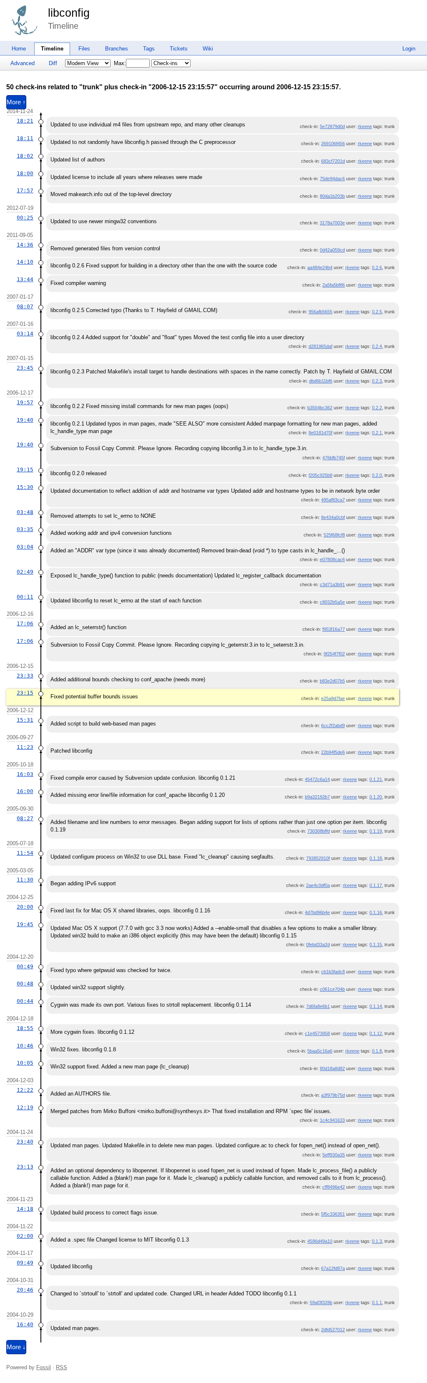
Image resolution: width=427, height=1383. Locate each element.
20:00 (25, 907)
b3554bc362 (319, 407)
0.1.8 (377, 1050)
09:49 (25, 1263)
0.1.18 (375, 858)
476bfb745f (333, 457)
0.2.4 (377, 346)
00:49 (25, 966)
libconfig (69, 13)
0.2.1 (377, 432)
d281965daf (320, 346)
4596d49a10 (319, 1241)
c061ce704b (332, 989)
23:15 (25, 693)
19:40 (25, 420)
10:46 (25, 1046)
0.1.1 (377, 1302)
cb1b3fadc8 (333, 971)
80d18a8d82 (332, 1068)
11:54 (25, 853)
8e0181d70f (320, 432)
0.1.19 (375, 831)
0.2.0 (377, 475)
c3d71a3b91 (332, 584)
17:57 (25, 190)
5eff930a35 (333, 1154)
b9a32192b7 (317, 796)
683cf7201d (333, 161)
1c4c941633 (332, 1120)
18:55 (25, 1028)
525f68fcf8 (334, 534)
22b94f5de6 (333, 752)
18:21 (25, 121)
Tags (149, 48)
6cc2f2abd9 (333, 725)
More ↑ (16, 102)
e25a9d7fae (333, 698)
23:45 (25, 368)
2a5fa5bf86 (333, 284)
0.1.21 (375, 779)
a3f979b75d (333, 1095)
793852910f (318, 858)
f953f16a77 (333, 629)
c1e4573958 (317, 1033)
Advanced (22, 63)
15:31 (25, 720)
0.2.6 (377, 267)
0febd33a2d (318, 944)
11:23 (25, 747)
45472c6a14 (317, 779)
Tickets (179, 48)
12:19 (25, 1107)
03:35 (25, 529)
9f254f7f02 (334, 653)
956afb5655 (320, 311)
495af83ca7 (333, 499)
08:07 (25, 306)
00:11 (25, 597)
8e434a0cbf (333, 517)
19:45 (25, 924)
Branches (116, 48)
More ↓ (16, 1347)
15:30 (25, 487)
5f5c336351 (333, 1214)
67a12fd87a (333, 1268)
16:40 (25, 1324)
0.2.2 (377, 407)
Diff (53, 63)
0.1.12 (375, 1033)
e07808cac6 (332, 559)
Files (84, 48)
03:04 (25, 547)
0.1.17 (375, 885)
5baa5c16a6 (319, 1050)
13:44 (25, 279)
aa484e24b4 (319, 267)
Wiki (208, 48)
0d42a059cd (332, 249)
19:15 (25, 469)
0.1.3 (377, 1241)
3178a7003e (332, 222)
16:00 (25, 791)
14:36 (25, 245)
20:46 (25, 1290)
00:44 (25, 1001)
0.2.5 (377, 311)
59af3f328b (321, 1302)
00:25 (25, 217)
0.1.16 (375, 912)
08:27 (25, 818)
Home (19, 48)
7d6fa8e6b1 (318, 1006)
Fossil (43, 1367)
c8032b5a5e (332, 602)
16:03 (25, 774)
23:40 (25, 1142)
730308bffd (318, 831)
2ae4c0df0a (318, 885)
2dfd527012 (333, 1329)
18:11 (25, 138)
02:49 (25, 572)
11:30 (25, 880)
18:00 (25, 173)
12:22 (25, 1090)
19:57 (25, 402)
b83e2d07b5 (332, 680)
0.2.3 (377, 380)
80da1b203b (332, 196)
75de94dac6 (332, 178)
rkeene (365, 126)
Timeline (52, 48)
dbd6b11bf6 (320, 380)
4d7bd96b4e (317, 912)
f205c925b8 (320, 475)
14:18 (25, 1209)
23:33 (25, 676)
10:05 (25, 1063)
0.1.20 (375, 796)
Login (408, 48)
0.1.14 (375, 1006)
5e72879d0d (332, 126)
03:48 (25, 512)
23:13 (25, 1167)
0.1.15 (375, 944)
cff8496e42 (333, 1186)
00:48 (25, 983)
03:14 (25, 333)
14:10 (25, 262)
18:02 (25, 156)
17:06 (25, 623)
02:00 (25, 1236)
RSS (61, 1367)
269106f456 (333, 143)
